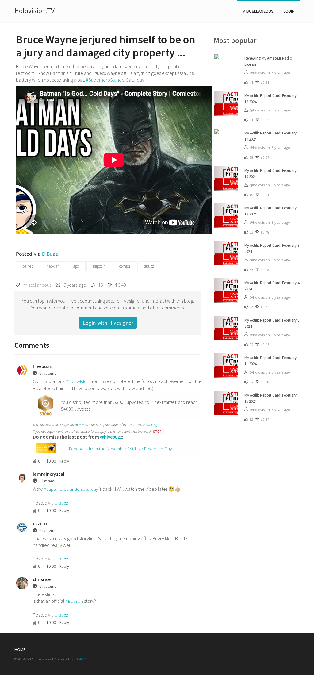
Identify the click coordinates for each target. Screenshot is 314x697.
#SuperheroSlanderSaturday (115, 80)
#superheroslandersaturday (71, 489)
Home (19, 649)
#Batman (74, 601)
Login (289, 11)
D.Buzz (50, 254)
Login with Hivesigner (108, 323)
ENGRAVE (80, 659)
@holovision (77, 381)
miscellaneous (258, 11)
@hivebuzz (111, 437)
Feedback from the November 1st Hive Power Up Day (120, 448)
